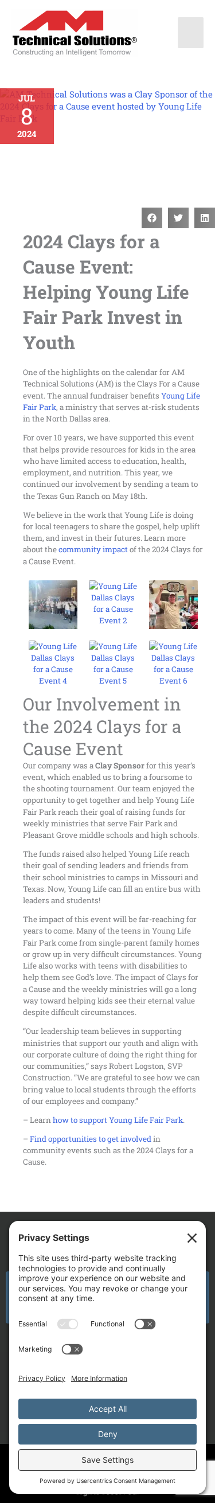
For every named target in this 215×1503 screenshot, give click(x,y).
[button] (152, 218)
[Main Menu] (191, 32)
